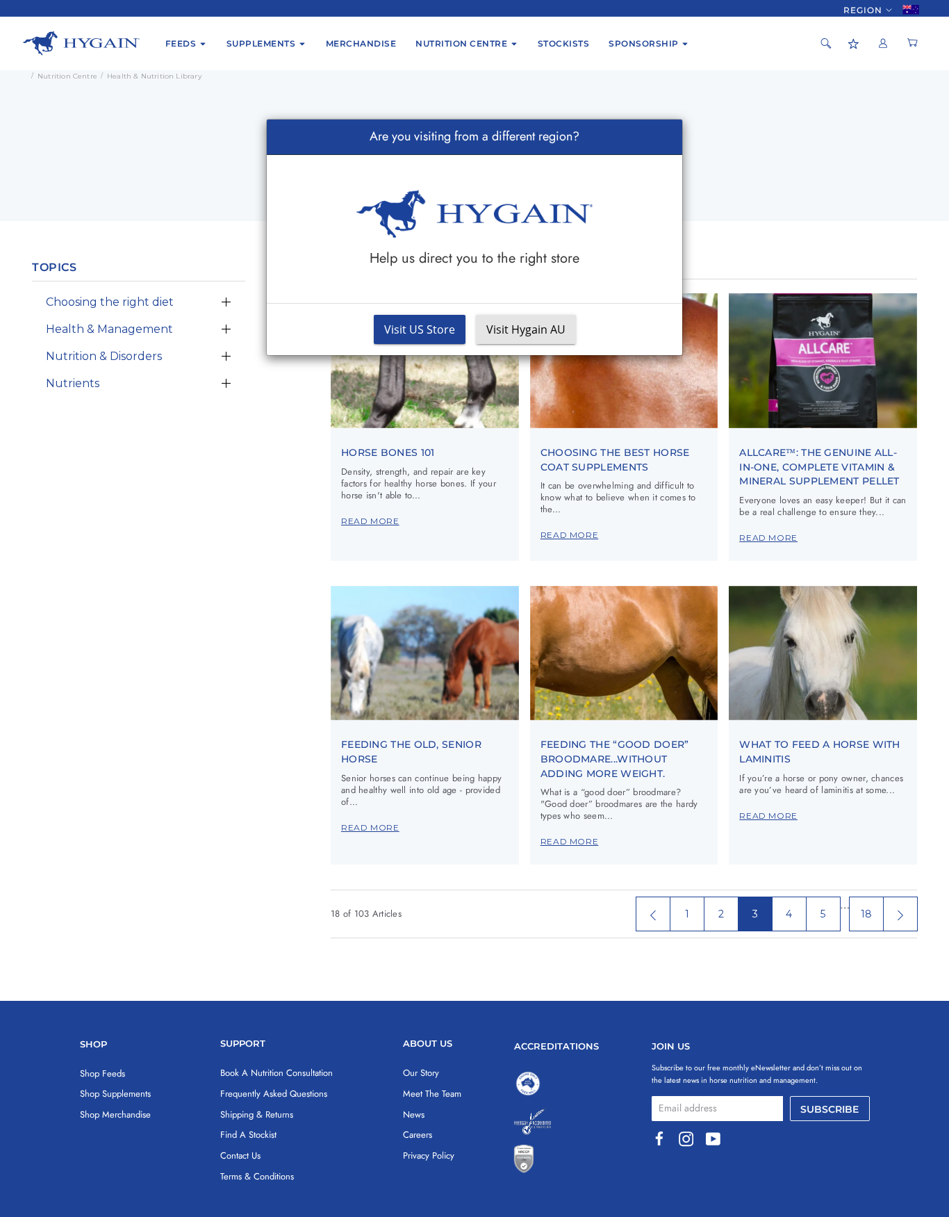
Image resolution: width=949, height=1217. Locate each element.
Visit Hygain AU (526, 329)
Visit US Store (419, 329)
